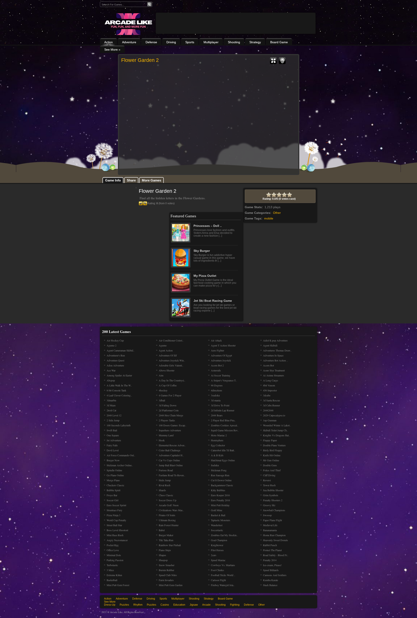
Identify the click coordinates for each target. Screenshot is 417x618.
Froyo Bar (112, 495)
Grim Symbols (270, 495)
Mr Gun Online (271, 460)
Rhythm (137, 604)
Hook (162, 440)
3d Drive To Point (220, 405)
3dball (162, 400)
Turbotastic (112, 565)
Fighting (235, 604)
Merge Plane (113, 480)
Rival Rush (164, 485)
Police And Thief (272, 470)
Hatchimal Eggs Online (223, 460)
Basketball (112, 580)
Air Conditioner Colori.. (171, 340)
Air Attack (216, 340)
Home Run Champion (274, 535)
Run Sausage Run (220, 475)
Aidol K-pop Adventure (275, 340)
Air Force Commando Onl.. (121, 455)
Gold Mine (216, 510)
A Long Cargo (270, 380)
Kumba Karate (270, 580)
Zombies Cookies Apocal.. (224, 425)
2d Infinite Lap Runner (222, 410)
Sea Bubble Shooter (273, 490)
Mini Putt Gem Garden (170, 585)
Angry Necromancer (117, 540)
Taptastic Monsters (220, 520)
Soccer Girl (112, 500)
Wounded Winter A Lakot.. (277, 425)
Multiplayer (211, 42)
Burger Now (113, 460)
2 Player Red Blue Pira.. (223, 420)
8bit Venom (269, 385)
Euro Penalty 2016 (220, 500)
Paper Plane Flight (272, 520)
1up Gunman (269, 420)
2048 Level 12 (114, 415)
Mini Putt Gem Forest (118, 585)
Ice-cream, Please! (272, 565)
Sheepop (163, 560)
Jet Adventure (114, 440)
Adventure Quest (115, 360)
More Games (151, 180)
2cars (213, 555)
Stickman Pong (219, 470)
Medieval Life (270, 525)
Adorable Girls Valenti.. (171, 365)
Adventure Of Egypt (221, 355)
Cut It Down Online (221, 480)
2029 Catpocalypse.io (274, 415)
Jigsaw (194, 604)
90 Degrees (217, 385)
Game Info (113, 180)
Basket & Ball (218, 515)
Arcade (206, 604)
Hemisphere (217, 440)
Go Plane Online (115, 475)
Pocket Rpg (113, 545)
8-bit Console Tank (116, 390)
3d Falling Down (167, 405)
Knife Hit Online (271, 455)
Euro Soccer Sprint (116, 505)
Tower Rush (269, 485)
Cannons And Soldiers (274, 575)
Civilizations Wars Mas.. (171, 510)
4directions (216, 390)
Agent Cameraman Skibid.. (120, 350)
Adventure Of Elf (168, 355)
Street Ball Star (114, 525)
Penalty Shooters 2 (272, 500)
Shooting (234, 42)
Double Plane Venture (274, 445)
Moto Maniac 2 (219, 435)
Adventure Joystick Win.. (172, 360)
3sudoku (215, 395)
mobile (268, 218)
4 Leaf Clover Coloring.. (119, 395)
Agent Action (166, 350)
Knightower (217, 545)
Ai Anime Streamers (273, 375)
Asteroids (216, 370)
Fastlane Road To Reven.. (172, 475)
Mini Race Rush (115, 535)
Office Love (113, 550)
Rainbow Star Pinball (170, 545)
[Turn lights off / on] (282, 60)
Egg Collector (218, 445)
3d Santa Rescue (271, 400)
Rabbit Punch (270, 545)
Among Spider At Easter (119, 375)
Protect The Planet (272, 550)
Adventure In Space (273, 355)
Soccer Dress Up (167, 500)
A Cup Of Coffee (168, 385)
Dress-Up (109, 604)
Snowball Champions (274, 510)
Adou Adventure (115, 365)
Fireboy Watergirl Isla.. (223, 585)
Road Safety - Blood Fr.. (275, 555)
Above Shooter (166, 370)
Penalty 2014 (269, 560)
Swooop (267, 515)
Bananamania (270, 530)
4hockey (163, 390)
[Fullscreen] (273, 60)
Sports (189, 42)
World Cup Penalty (116, 520)
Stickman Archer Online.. (120, 465)
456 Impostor (270, 390)
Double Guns (270, 465)
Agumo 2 (111, 345)
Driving (171, 42)
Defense (151, 42)
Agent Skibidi (270, 345)
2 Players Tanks (167, 420)
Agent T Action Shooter (223, 345)
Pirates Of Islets (167, 515)
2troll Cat (111, 410)
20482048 (268, 410)
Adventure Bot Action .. (275, 360)
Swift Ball (112, 430)
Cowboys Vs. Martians (223, 565)
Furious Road (166, 470)
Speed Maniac (218, 560)
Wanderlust (216, 525)
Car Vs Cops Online (169, 460)
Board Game (279, 42)
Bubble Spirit (113, 490)
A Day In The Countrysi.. (172, 380)
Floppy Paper (270, 440)
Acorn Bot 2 (217, 365)
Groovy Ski (269, 505)
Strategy (255, 42)
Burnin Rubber (166, 570)
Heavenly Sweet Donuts (275, 540)
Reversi (267, 480)
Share (131, 180)
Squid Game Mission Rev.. (225, 430)
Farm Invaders (166, 580)
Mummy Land (166, 435)
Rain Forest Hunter (169, 525)
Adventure (129, 42)
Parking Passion (115, 560)
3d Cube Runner (271, 405)
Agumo (163, 345)
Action (108, 42)
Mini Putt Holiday (220, 505)
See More (110, 601)
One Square (113, 435)
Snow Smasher (166, 565)
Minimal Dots (114, 555)
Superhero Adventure (170, 430)
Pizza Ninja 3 (113, 515)
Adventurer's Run (116, 355)
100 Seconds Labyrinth (119, 425)
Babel (162, 530)
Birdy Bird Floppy (272, 450)
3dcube (266, 395)
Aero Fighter (217, 350)
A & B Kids (217, 455)
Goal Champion (219, 540)
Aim (161, 375)
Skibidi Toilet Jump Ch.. (275, 430)
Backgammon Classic (222, 485)
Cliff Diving (269, 475)
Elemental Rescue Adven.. (172, 445)
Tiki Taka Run (166, 540)
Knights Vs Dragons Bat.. (276, 435)
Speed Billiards (271, 570)
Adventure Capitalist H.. (171, 455)
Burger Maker (166, 535)
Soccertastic (217, 530)
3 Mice (110, 570)
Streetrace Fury (114, 510)
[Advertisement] (236, 35)
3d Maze (111, 405)
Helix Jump (165, 480)
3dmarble (111, 400)
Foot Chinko (217, 570)
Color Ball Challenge (169, 450)
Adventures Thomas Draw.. (277, 350)
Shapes (162, 555)
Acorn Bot (268, 365)
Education (179, 604)
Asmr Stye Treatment (274, 370)
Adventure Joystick (221, 360)
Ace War (111, 370)
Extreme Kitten (114, 575)
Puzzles (124, 604)
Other (277, 212)
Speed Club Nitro (168, 575)
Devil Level (113, 450)
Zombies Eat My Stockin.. (224, 535)
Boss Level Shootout (117, 530)
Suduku (215, 465)
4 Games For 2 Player (170, 395)
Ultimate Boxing (167, 520)
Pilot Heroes (217, 550)
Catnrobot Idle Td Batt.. (223, 450)
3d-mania (215, 400)
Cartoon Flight (218, 580)
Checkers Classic (115, 485)
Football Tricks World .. (223, 575)
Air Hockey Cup (115, 340)
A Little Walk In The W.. (119, 385)
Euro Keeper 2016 (220, 495)
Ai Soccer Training (220, 375)
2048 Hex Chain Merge (171, 415)
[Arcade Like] (127, 24)
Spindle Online (114, 470)
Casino (165, 604)
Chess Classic (166, 495)
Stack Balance (270, 585)
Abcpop (111, 380)
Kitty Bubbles (218, 490)
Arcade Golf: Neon (169, 505)
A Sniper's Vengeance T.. (224, 380)
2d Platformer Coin (169, 410)
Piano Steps (165, 550)
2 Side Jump (113, 420)
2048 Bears (217, 415)
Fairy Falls (112, 445)
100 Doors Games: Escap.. (172, 425)
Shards (162, 490)
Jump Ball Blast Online (171, 465)
